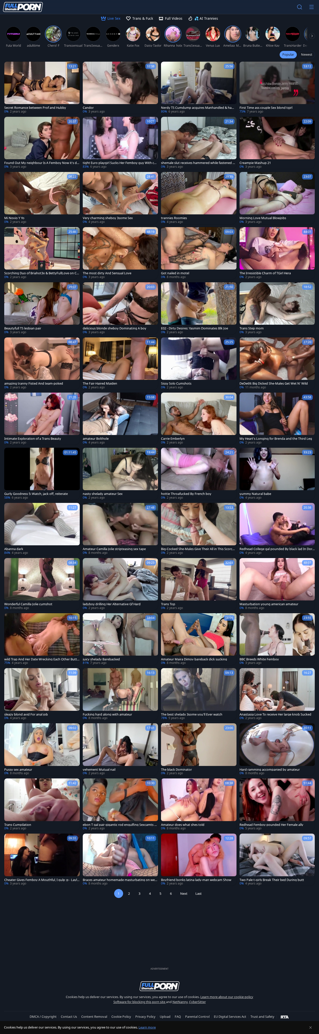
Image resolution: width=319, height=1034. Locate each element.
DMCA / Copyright (43, 1016)
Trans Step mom (251, 328)
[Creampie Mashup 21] (277, 143)
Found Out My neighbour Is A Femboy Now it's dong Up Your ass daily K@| (41, 162)
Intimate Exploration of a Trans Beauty (32, 438)
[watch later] (10, 68)
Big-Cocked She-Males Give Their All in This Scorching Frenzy (198, 549)
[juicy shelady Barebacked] (120, 639)
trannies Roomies (174, 218)
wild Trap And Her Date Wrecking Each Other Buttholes (41, 659)
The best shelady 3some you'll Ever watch (191, 714)
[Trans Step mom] (277, 308)
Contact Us (69, 1016)
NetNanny (180, 1002)
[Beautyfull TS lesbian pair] (42, 308)
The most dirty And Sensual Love (107, 273)
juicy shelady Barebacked (101, 659)
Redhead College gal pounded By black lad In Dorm (275, 549)
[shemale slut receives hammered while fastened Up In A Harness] (199, 143)
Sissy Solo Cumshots (176, 383)
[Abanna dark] (42, 529)
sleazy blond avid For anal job (26, 714)
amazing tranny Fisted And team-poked (33, 383)
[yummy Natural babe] (277, 474)
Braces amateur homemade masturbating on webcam (120, 880)
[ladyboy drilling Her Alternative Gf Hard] (120, 584)
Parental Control (197, 1016)
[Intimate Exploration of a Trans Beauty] (42, 419)
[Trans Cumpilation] (42, 804)
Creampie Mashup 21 (255, 162)
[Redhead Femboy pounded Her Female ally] (277, 804)
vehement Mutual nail (99, 769)
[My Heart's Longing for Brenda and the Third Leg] (277, 419)
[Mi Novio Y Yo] (42, 198)
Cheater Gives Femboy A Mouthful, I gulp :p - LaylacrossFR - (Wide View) (41, 880)
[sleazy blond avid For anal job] (42, 694)
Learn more (147, 1027)
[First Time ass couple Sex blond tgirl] (277, 88)
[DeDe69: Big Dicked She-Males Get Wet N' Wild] (277, 363)
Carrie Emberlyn (173, 438)
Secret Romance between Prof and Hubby (35, 107)
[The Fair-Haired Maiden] (120, 363)
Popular (288, 54)
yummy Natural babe (255, 493)
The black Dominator (176, 769)
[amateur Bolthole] (120, 419)
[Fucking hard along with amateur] (120, 694)
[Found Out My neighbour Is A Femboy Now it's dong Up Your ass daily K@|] (42, 143)
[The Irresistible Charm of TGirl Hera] (277, 253)
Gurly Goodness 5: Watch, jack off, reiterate (36, 493)
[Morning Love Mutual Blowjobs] (277, 198)
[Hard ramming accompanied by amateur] (277, 749)
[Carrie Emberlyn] (199, 419)
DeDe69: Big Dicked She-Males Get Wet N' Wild (273, 383)
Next (183, 893)
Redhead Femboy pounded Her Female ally (271, 824)
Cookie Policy (121, 1016)
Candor (88, 107)
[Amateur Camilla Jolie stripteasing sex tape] (120, 529)
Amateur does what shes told (182, 824)
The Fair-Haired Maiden (100, 383)
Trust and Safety (262, 1016)
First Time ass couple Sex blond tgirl (265, 107)
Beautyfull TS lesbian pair (22, 328)
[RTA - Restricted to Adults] (284, 1016)
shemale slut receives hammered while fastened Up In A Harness (198, 162)
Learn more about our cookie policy (226, 997)
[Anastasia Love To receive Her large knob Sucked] (277, 694)
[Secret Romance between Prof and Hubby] (42, 88)
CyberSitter (197, 1002)
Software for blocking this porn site (139, 1002)
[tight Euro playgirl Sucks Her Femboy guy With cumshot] (120, 143)
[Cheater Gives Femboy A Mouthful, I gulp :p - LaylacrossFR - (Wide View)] (42, 860)
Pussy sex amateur (18, 769)
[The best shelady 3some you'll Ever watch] (199, 694)
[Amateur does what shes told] (199, 804)
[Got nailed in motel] (199, 253)
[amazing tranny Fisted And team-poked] (42, 363)
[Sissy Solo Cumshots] (199, 363)
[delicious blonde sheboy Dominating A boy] (120, 308)
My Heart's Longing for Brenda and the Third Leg (275, 438)
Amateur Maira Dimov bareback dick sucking (194, 659)
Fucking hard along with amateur (107, 714)
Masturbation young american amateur (268, 604)
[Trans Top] (199, 584)
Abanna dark (13, 549)
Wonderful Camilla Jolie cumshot (28, 604)
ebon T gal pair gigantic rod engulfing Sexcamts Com (119, 824)
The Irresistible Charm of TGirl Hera (265, 273)
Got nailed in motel (175, 273)
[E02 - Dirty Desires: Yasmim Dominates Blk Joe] (199, 308)
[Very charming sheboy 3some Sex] (120, 198)
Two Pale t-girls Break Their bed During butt (271, 880)
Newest (306, 54)
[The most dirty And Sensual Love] (120, 253)
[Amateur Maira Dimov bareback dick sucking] (199, 639)
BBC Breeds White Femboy (259, 659)
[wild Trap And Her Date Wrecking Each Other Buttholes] (42, 639)
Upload (165, 1016)
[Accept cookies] (310, 1027)
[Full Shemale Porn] (23, 7)
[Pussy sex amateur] (42, 749)
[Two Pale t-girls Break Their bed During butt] (277, 860)
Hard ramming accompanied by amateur (269, 769)
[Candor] (120, 88)
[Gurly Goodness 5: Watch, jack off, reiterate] (42, 474)
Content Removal (94, 1016)
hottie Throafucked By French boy (186, 493)
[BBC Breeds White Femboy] (277, 639)
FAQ (178, 1016)
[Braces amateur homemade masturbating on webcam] (120, 860)
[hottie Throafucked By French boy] (199, 474)
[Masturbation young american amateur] (277, 584)
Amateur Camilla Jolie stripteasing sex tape (114, 549)
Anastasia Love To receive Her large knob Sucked (275, 714)
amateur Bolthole (96, 438)
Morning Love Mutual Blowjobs (262, 218)
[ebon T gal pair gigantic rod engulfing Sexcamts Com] (120, 804)
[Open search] (299, 6)
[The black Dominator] (199, 749)
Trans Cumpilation (17, 824)
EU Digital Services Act (230, 1016)
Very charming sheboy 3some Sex (108, 218)
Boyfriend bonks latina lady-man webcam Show (196, 880)
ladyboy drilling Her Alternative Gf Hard (112, 604)
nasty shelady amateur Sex (103, 493)
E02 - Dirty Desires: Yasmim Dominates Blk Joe (194, 328)
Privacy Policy (145, 1016)
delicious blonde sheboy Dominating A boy (114, 328)
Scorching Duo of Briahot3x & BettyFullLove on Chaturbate (41, 273)
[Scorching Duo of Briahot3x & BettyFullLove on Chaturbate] (42, 253)
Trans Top (168, 604)
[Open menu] (311, 6)
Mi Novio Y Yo (14, 218)
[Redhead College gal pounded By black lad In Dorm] (277, 529)
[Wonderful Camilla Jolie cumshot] (42, 584)
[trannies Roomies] (199, 198)
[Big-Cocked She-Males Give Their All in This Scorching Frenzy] (199, 529)
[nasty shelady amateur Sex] (120, 474)
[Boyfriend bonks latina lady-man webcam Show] (199, 860)
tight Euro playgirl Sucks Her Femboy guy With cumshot (119, 162)
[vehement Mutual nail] (120, 749)
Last (198, 893)
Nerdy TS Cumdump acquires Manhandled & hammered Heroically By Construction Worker (198, 107)
